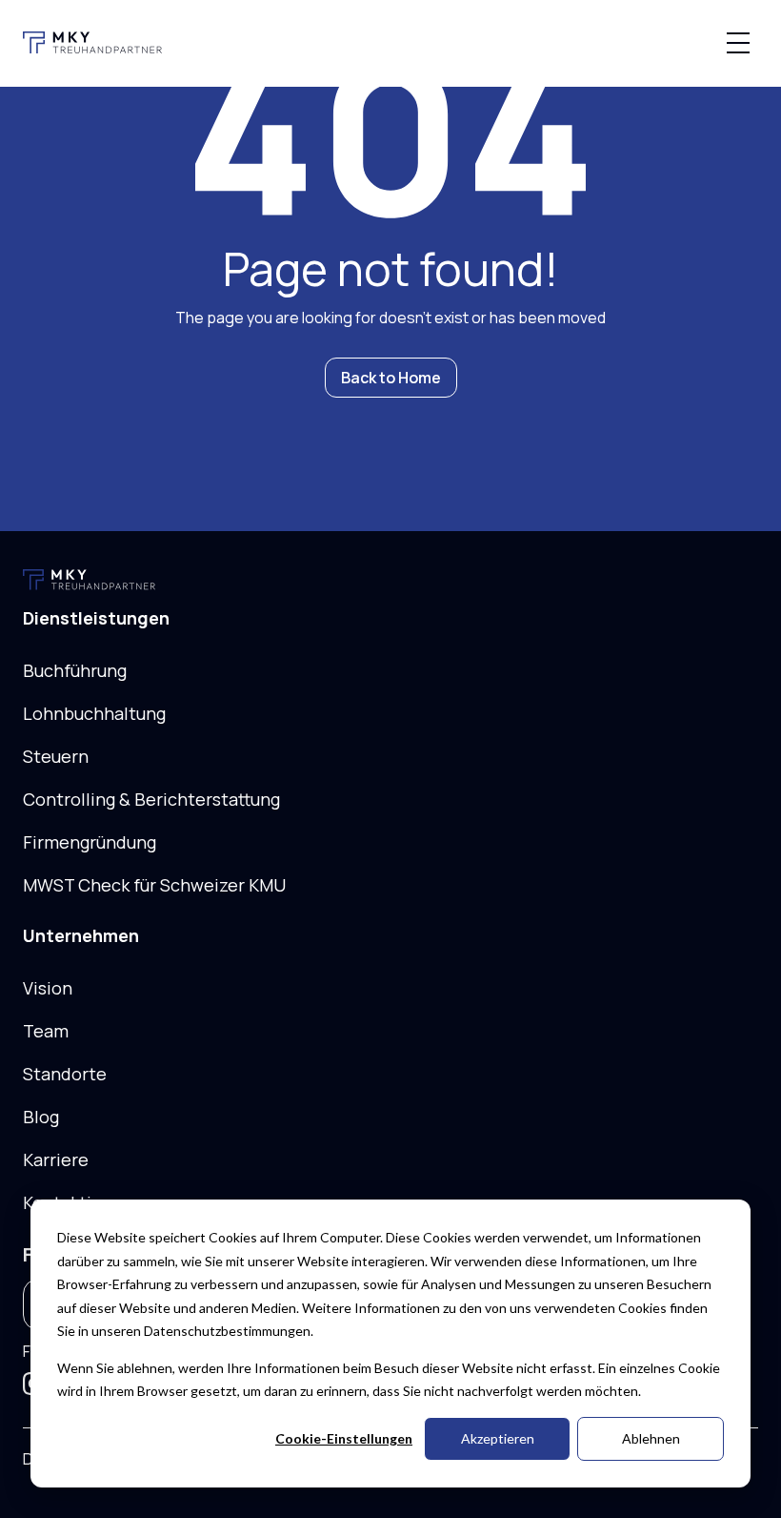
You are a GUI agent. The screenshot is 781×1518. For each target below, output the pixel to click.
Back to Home (391, 377)
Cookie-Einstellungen (343, 1438)
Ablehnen (651, 1438)
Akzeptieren (497, 1438)
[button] (738, 43)
